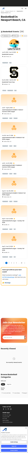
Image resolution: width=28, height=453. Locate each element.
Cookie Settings (14, 442)
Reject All (14, 446)
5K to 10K (5, 418)
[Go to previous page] (3, 263)
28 (21, 263)
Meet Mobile (6, 420)
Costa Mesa (17, 393)
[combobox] (6, 36)
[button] (15, 36)
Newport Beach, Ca (10, 11)
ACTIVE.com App (7, 415)
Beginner (9, 384)
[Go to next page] (25, 263)
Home (2, 11)
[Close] (26, 428)
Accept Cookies (14, 450)
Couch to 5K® (6, 417)
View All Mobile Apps (7, 422)
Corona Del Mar (7, 393)
